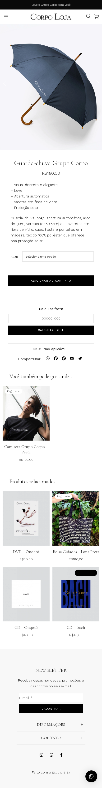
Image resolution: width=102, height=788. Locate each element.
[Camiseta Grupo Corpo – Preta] (26, 413)
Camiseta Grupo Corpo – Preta (26, 449)
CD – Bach (76, 627)
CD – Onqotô (26, 627)
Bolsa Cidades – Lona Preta (76, 551)
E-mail (25, 698)
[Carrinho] (96, 16)
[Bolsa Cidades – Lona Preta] (75, 518)
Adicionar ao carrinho (51, 280)
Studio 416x (61, 772)
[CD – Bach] (75, 594)
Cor (14, 257)
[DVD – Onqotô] (26, 518)
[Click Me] (41, 755)
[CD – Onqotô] (26, 594)
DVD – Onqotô (26, 551)
